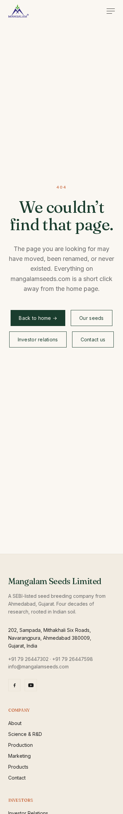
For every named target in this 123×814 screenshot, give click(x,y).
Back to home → (38, 318)
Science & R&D (25, 734)
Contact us (93, 339)
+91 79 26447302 (28, 659)
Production (20, 745)
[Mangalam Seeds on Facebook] (14, 685)
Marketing (19, 756)
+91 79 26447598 (72, 659)
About (15, 723)
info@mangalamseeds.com (38, 666)
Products (18, 767)
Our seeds (91, 318)
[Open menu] (111, 11)
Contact (17, 778)
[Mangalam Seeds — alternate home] (18, 11)
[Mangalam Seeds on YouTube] (31, 685)
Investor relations (38, 339)
